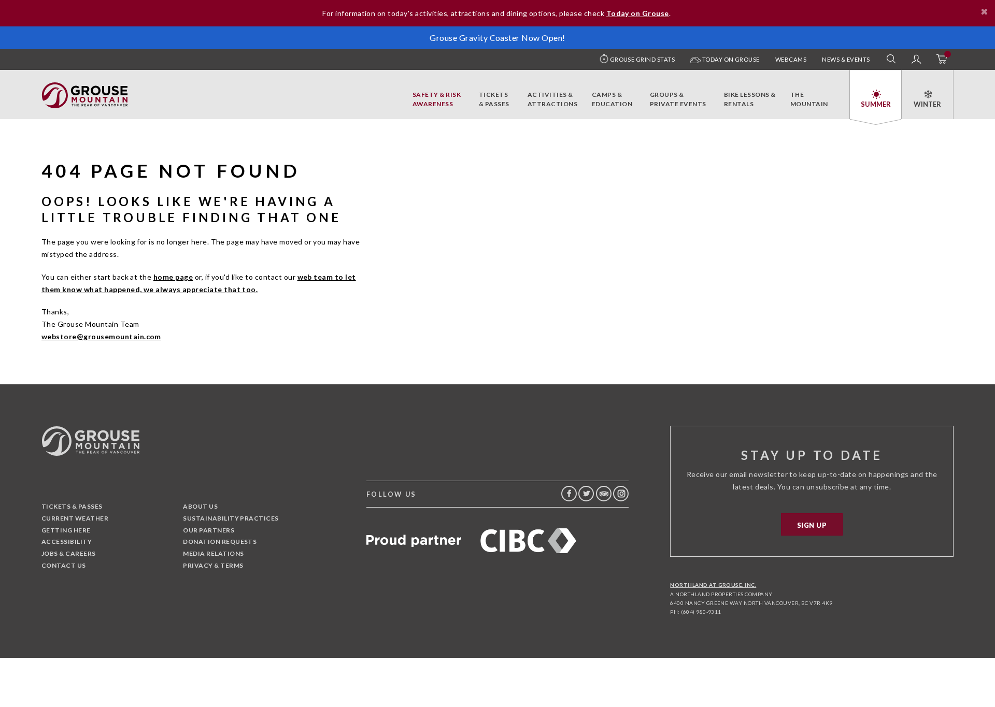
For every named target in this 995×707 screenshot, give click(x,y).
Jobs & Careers (68, 553)
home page (173, 276)
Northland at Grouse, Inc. (713, 585)
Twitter (586, 493)
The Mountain (809, 99)
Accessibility (66, 541)
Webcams (790, 59)
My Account (916, 59)
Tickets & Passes (494, 99)
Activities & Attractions (552, 99)
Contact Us (63, 565)
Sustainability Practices (231, 518)
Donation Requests (220, 541)
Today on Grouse (730, 59)
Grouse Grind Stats (642, 59)
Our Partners (208, 530)
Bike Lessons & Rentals (750, 99)
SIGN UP (812, 525)
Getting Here (66, 530)
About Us (200, 506)
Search (891, 59)
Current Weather (74, 518)
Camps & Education (612, 99)
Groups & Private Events (678, 99)
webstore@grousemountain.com (101, 336)
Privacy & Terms (213, 565)
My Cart (941, 59)
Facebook (569, 493)
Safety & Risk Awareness (437, 99)
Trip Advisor (604, 493)
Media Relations (213, 553)
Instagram (621, 493)
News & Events (846, 59)
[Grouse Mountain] (84, 88)
